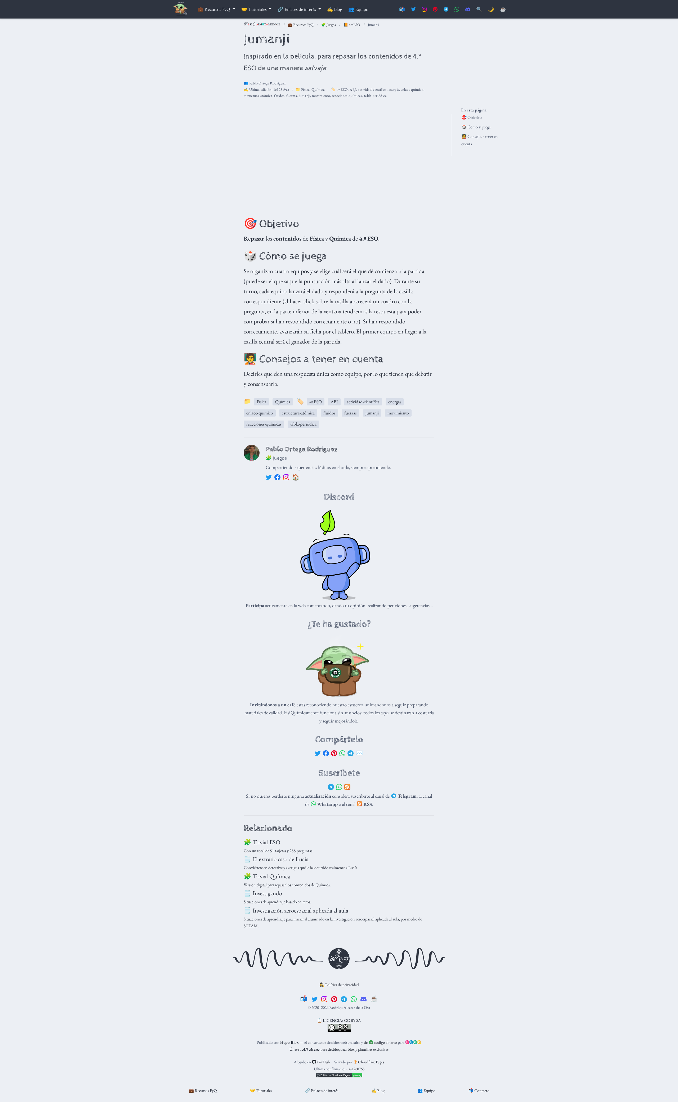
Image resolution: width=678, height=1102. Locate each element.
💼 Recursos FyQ (301, 24)
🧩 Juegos (328, 24)
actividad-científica (372, 89)
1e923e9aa (281, 89)
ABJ (353, 89)
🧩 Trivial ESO (262, 842)
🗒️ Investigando (263, 893)
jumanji (304, 95)
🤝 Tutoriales (261, 1090)
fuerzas (291, 95)
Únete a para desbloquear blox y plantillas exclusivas (339, 1049)
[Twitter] (318, 753)
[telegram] (344, 999)
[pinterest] (334, 999)
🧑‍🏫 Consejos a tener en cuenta (479, 140)
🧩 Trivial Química (267, 876)
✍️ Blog (378, 1090)
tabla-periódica (375, 95)
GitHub (323, 1062)
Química (318, 89)
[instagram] (324, 999)
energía (394, 89)
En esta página (474, 110)
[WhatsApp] (342, 753)
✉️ (359, 753)
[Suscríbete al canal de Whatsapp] (456, 9)
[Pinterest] (334, 753)
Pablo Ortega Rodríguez (267, 83)
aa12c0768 (356, 1069)
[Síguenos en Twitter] (413, 9)
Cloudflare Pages (370, 1062)
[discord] (363, 999)
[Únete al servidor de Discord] (467, 9)
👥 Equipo (426, 1090)
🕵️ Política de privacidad (339, 984)
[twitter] (314, 999)
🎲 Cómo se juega (475, 127)
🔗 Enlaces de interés (321, 1090)
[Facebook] (326, 753)
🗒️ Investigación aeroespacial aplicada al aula (296, 910)
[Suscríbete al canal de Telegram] (446, 9)
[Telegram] (350, 753)
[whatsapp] (354, 999)
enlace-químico (412, 89)
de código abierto (380, 1042)
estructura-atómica (258, 95)
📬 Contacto (479, 1090)
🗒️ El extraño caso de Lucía (276, 859)
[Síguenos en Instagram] (424, 9)
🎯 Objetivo (471, 117)
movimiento (321, 95)
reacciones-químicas (347, 95)
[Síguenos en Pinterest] (435, 9)
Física (305, 89)
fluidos (279, 95)
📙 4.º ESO (352, 24)
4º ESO (342, 89)
